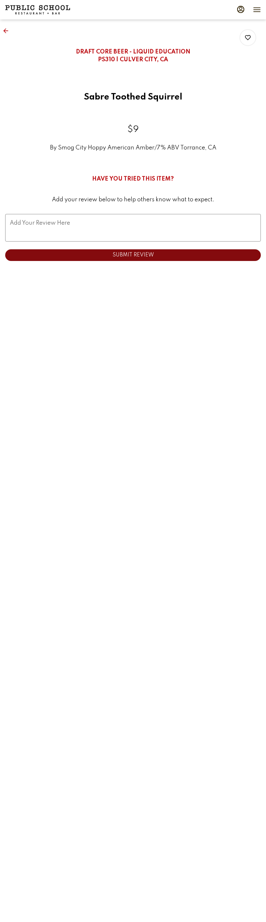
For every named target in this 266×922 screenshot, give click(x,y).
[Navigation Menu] (257, 9)
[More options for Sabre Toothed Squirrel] (248, 37)
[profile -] (241, 9)
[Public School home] (37, 10)
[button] (8, 31)
